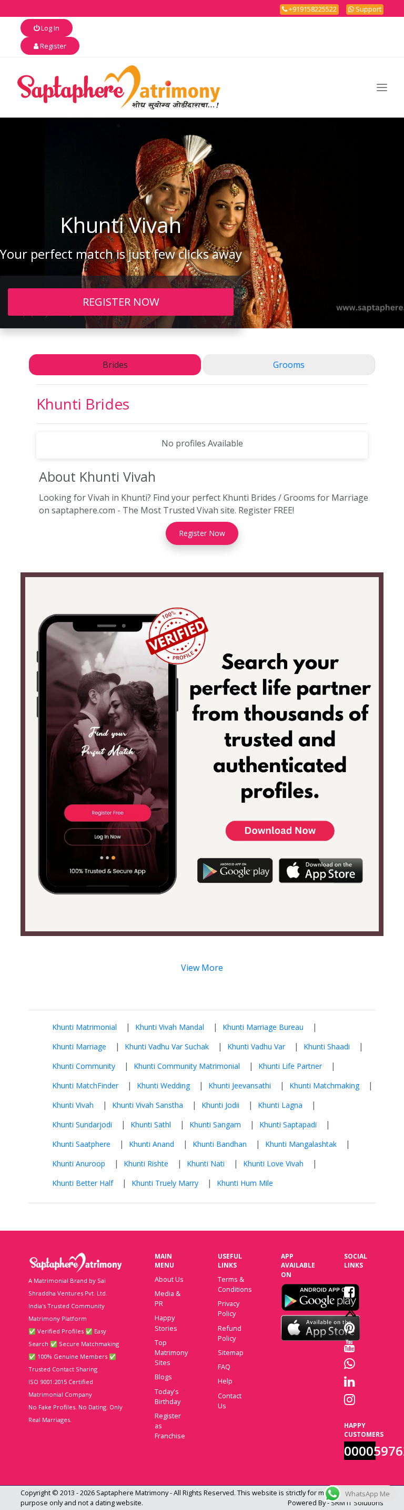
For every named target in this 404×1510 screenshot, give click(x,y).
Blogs (163, 1376)
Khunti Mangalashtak (301, 1144)
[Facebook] (349, 1292)
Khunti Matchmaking (324, 1085)
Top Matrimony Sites (171, 1352)
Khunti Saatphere (81, 1144)
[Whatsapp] (349, 1363)
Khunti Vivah (73, 1105)
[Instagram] (349, 1399)
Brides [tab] (115, 365)
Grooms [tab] (289, 365)
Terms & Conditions (235, 1284)
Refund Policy (229, 1333)
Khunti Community (83, 1066)
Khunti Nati (206, 1163)
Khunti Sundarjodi (82, 1124)
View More (202, 967)
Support (367, 9)
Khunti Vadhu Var (256, 1046)
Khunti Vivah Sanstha (147, 1105)
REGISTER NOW (121, 301)
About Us (169, 1279)
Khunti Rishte (146, 1163)
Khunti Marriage (79, 1046)
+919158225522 (312, 9)
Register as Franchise (170, 1425)
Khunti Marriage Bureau (263, 1027)
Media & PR (167, 1298)
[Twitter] (350, 1310)
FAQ (224, 1366)
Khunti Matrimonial (84, 1027)
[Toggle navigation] (382, 87)
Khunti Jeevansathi (239, 1085)
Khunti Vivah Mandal (169, 1027)
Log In (49, 28)
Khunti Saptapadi (288, 1124)
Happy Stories (166, 1322)
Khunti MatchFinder (85, 1085)
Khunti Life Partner (290, 1066)
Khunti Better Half (82, 1183)
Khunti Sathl (150, 1124)
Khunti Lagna (280, 1105)
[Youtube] (349, 1346)
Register (52, 46)
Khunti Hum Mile (245, 1183)
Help (225, 1381)
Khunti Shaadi (327, 1046)
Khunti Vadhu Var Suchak (167, 1046)
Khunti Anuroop (78, 1163)
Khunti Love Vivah (273, 1163)
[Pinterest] (349, 1328)
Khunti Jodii (220, 1105)
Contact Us (229, 1400)
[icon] (320, 1297)
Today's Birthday (167, 1396)
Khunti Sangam (215, 1124)
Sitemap (231, 1352)
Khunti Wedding (163, 1085)
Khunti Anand (151, 1144)
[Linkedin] (349, 1381)
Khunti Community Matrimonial (187, 1066)
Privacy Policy (228, 1308)
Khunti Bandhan (220, 1144)
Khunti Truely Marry (165, 1183)
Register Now (202, 533)
